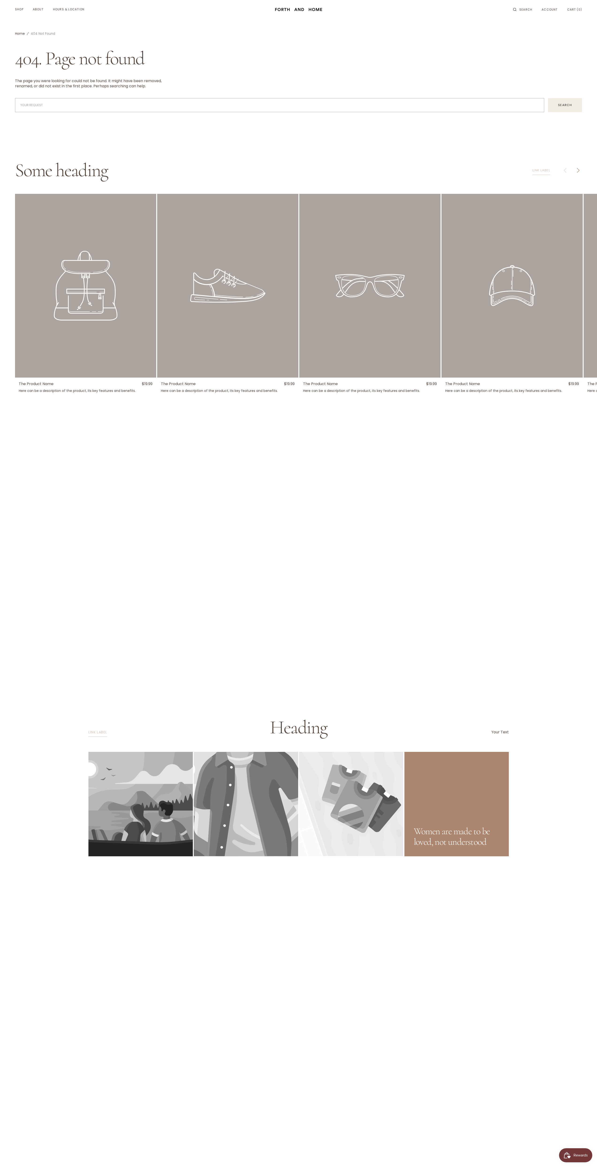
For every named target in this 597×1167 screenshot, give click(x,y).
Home (20, 33)
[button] (522, 9)
